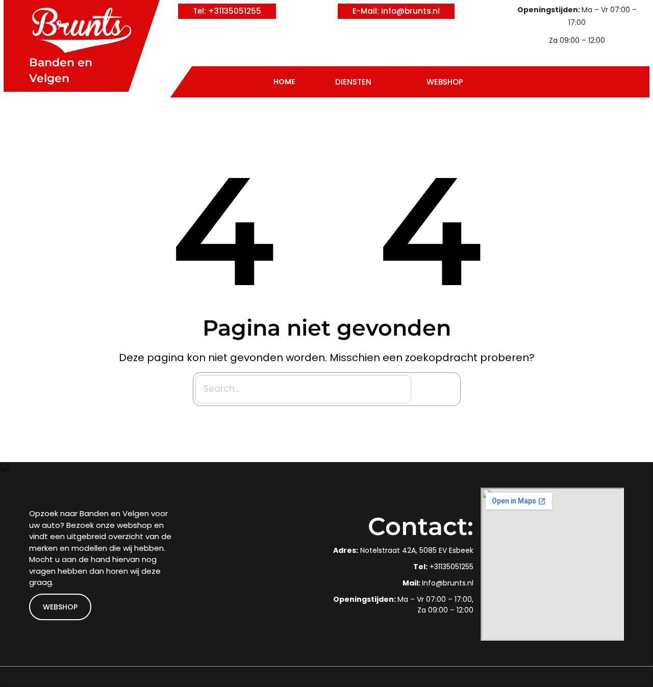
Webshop (444, 82)
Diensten (353, 82)
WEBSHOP (60, 607)
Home (284, 82)
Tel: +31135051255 (227, 11)
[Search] (437, 389)
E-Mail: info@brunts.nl (396, 11)
